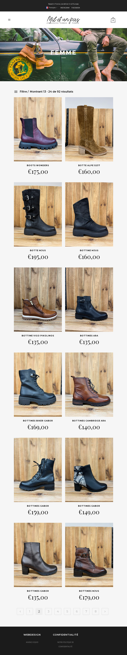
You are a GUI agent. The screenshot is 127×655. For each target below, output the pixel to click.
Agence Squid (32, 642)
